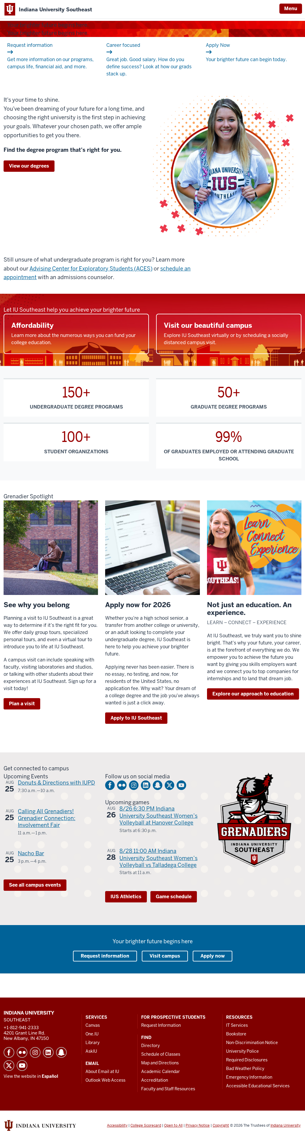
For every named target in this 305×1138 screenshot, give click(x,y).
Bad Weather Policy (245, 1068)
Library (92, 1042)
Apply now (212, 956)
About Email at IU (102, 1071)
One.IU (92, 1034)
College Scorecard (145, 1125)
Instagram (134, 785)
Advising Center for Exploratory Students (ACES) (90, 268)
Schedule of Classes (160, 1054)
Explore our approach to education (253, 694)
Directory (150, 1045)
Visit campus (165, 956)
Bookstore (236, 1034)
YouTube (181, 785)
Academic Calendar (160, 1071)
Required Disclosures (246, 1060)
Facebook (110, 785)
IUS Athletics (126, 896)
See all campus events (35, 885)
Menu (290, 8)
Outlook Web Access (105, 1080)
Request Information (161, 1025)
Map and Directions (160, 1063)
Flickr (122, 785)
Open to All (173, 1125)
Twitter (169, 785)
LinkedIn (145, 785)
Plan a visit (22, 704)
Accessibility (117, 1125)
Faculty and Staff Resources (168, 1088)
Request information (105, 956)
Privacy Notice (198, 1125)
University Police (242, 1051)
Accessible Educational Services (258, 1085)
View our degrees (29, 166)
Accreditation (154, 1080)
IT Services (237, 1025)
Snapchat (157, 785)
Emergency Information (249, 1077)
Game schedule (174, 896)
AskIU (91, 1051)
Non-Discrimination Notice (252, 1042)
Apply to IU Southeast (136, 718)
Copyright (221, 1125)
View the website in (31, 1076)
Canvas (92, 1025)
